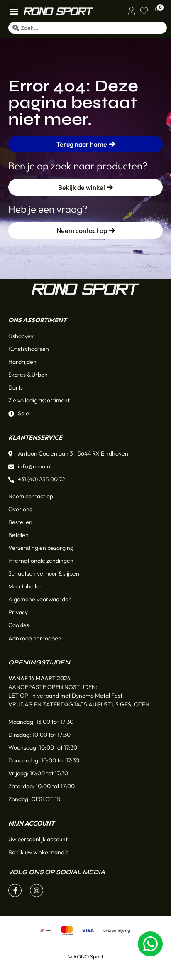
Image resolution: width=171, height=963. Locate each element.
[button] (14, 11)
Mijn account (31, 823)
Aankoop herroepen (34, 638)
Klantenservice (35, 437)
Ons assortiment (37, 320)
